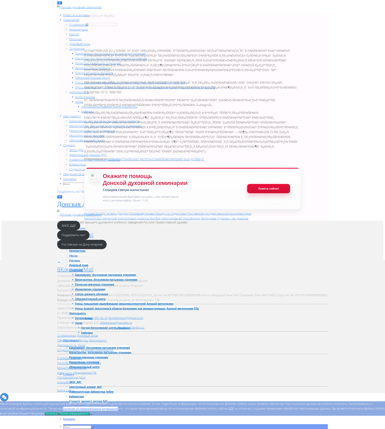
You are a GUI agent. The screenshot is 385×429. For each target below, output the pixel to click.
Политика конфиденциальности (74, 414)
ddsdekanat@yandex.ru (116, 323)
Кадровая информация (97, 350)
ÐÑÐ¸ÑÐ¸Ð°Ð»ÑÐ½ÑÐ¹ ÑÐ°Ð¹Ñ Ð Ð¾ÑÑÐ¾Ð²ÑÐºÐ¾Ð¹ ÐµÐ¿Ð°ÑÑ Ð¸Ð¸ (156, 159)
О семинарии (66, 335)
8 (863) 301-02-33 (96, 318)
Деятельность (67, 345)
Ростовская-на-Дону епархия (82, 244)
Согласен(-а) (51, 414)
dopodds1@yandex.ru (129, 327)
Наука (82, 345)
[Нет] (91, 414)
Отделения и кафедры (72, 340)
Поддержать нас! (69, 191)
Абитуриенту (98, 340)
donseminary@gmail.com (125, 318)
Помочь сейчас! (268, 188)
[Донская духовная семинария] (79, 215)
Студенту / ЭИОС (68, 350)
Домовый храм (87, 335)
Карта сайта (65, 390)
